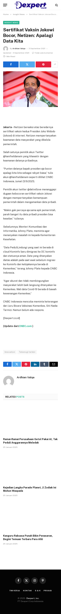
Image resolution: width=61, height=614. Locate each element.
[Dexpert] (30, 5)
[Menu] (5, 5)
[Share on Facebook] (11, 64)
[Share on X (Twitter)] (27, 64)
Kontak (27, 591)
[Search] (56, 5)
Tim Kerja (14, 591)
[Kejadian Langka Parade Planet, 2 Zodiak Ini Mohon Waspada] (30, 468)
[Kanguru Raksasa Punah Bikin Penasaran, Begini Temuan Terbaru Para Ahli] (30, 516)
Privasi (48, 591)
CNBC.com (25, 326)
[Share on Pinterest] (43, 64)
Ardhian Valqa (19, 48)
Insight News (11, 23)
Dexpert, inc (32, 598)
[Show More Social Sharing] (55, 64)
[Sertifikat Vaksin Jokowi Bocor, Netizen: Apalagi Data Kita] (30, 89)
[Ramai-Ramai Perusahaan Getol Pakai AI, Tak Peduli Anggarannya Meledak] (30, 419)
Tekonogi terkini (27, 352)
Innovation (10, 352)
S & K (38, 591)
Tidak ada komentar (44, 53)
